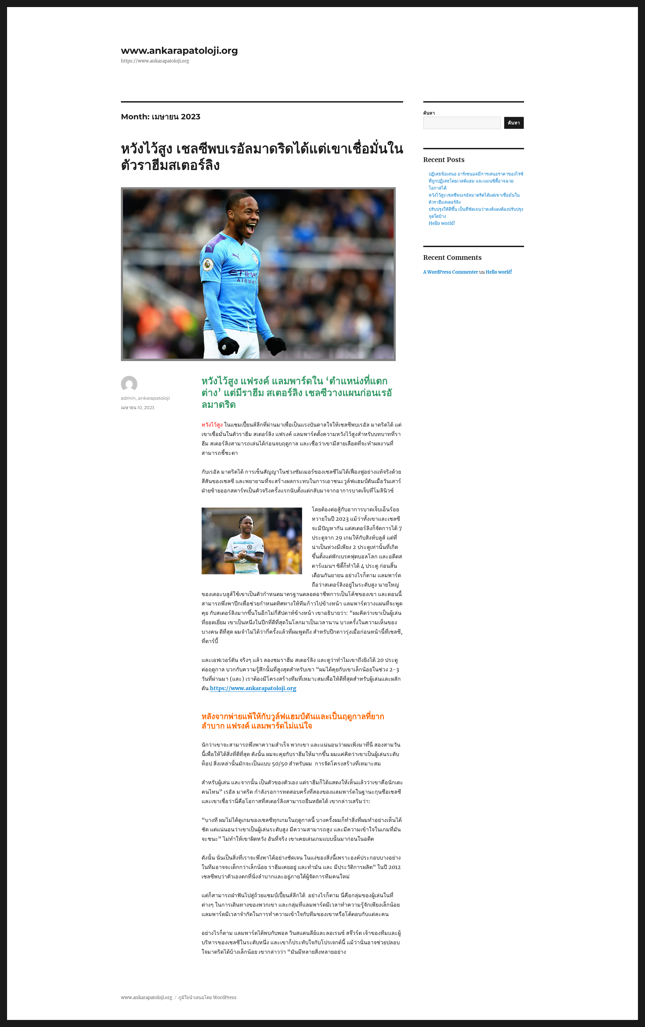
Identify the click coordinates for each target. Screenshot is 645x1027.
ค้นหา (429, 113)
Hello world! (442, 223)
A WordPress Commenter (450, 272)
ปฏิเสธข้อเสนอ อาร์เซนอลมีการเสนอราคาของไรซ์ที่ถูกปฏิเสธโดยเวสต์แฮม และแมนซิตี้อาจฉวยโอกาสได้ (476, 181)
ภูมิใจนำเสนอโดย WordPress (207, 997)
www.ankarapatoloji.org (179, 50)
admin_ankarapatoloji (145, 398)
